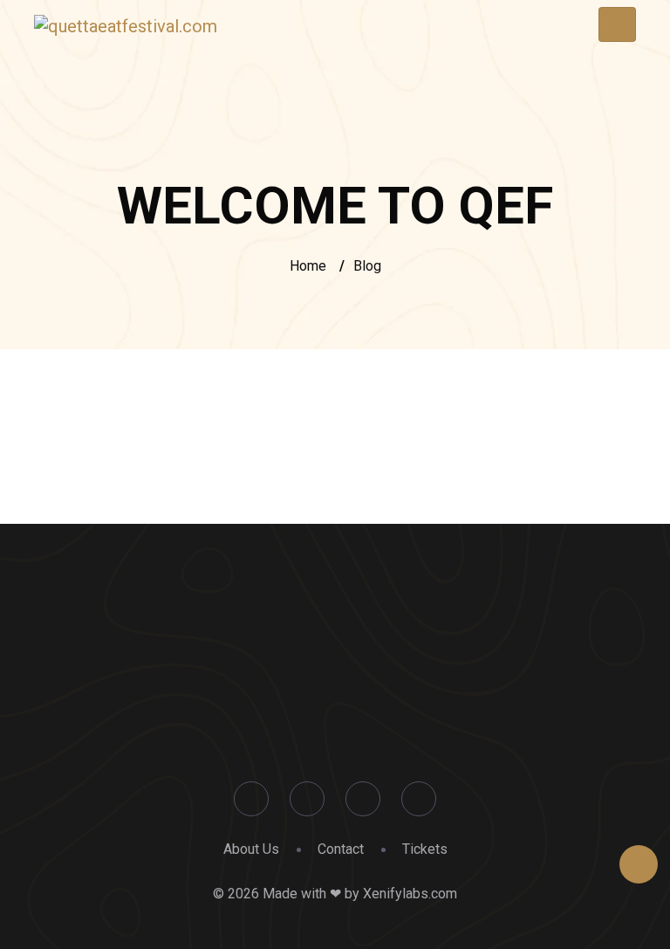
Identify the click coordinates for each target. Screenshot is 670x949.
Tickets (425, 849)
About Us (251, 849)
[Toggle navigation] (617, 25)
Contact (341, 849)
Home (308, 266)
